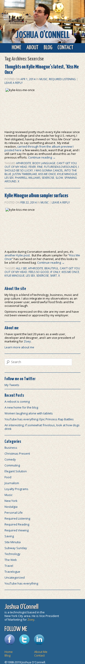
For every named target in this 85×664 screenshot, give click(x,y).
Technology (12, 554)
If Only (55, 272)
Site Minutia (13, 542)
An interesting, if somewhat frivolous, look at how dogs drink (42, 427)
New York (11, 501)
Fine (40, 167)
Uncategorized (15, 577)
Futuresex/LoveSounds (60, 167)
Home (16, 47)
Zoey (27, 341)
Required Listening (62, 79)
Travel (9, 566)
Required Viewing (17, 530)
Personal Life (14, 512)
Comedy (10, 459)
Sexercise (48, 178)
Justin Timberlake (24, 174)
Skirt (53, 275)
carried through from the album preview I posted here (39, 148)
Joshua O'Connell (42, 35)
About (33, 47)
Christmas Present (17, 453)
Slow (59, 178)
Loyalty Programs (16, 489)
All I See (21, 268)
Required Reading (17, 524)
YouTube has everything (21, 583)
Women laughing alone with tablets (29, 413)
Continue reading (42, 157)
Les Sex (9, 178)
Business (11, 448)
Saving (9, 536)
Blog (48, 47)
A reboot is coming (17, 401)
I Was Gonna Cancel (48, 170)
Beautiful (51, 268)
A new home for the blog (21, 407)
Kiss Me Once (47, 174)
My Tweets (12, 385)
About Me (40, 652)
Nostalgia (11, 507)
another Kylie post (17, 255)
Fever (32, 167)
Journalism (12, 483)
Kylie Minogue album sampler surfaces (36, 195)
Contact (65, 47)
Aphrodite (23, 163)
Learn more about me (19, 347)
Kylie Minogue (67, 174)
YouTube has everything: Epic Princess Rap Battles (39, 419)
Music (43, 79)
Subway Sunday (16, 548)
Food (8, 477)
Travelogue (12, 572)
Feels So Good (39, 272)
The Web (11, 560)
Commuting (12, 465)
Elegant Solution (16, 471)
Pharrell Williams (27, 178)
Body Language (43, 163)
